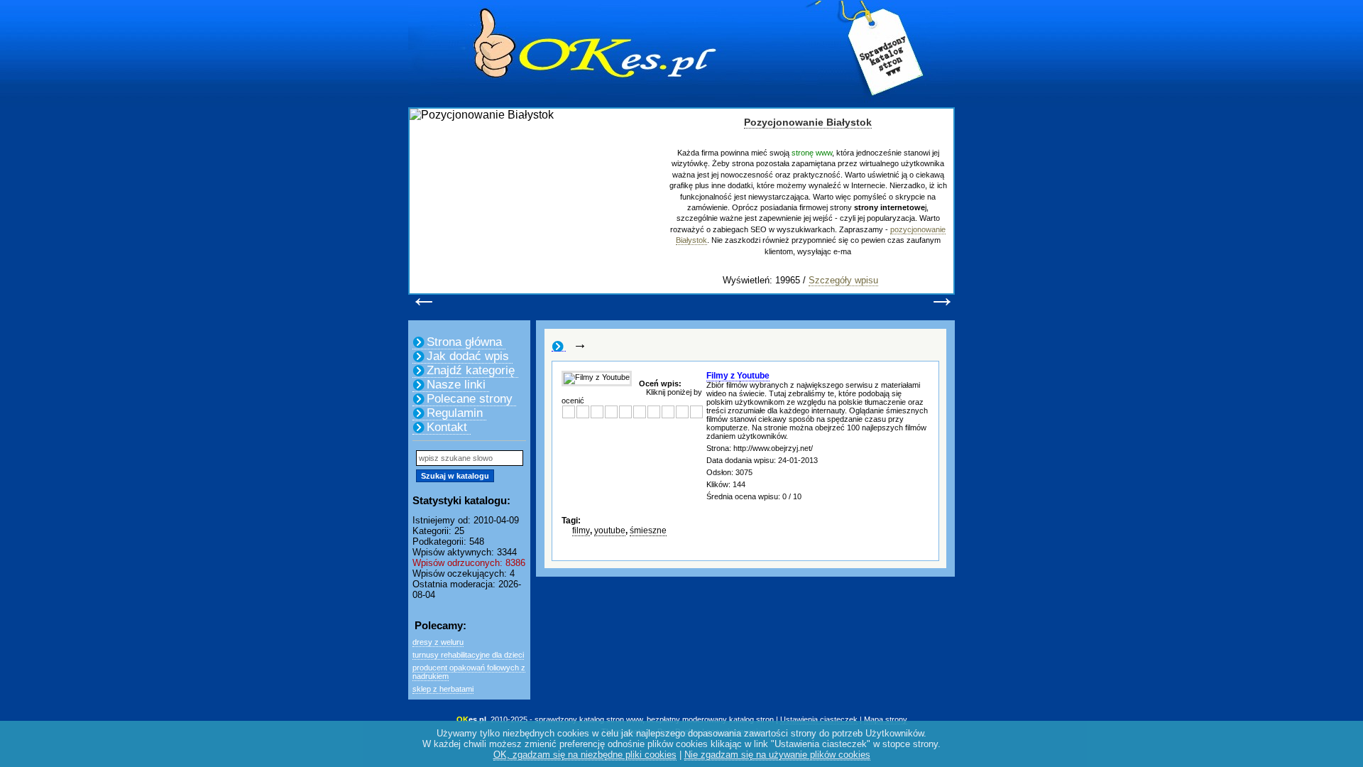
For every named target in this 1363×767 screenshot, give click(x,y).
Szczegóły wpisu (843, 280)
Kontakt (447, 427)
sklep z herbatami (443, 689)
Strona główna (464, 342)
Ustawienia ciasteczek (819, 719)
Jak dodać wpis (468, 356)
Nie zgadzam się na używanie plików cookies (777, 754)
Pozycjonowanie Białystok (808, 122)
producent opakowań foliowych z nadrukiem (468, 671)
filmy (581, 530)
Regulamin (455, 413)
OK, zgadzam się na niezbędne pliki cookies (585, 754)
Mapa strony (885, 719)
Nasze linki (456, 384)
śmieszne (648, 530)
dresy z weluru (438, 642)
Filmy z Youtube (738, 376)
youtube (609, 530)
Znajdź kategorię (471, 370)
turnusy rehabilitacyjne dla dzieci (468, 655)
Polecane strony (470, 399)
